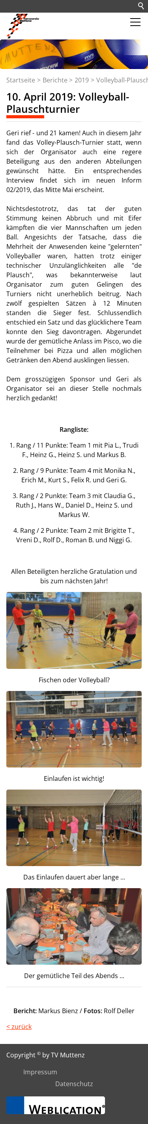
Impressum (40, 1072)
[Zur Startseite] (23, 26)
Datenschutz (74, 1083)
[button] (135, 22)
